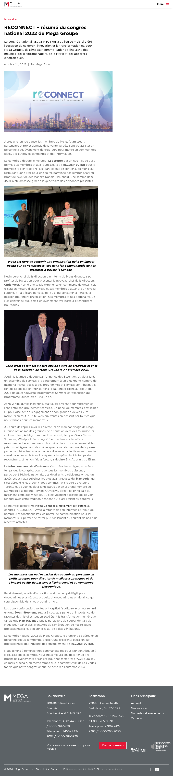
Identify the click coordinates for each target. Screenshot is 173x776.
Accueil (136, 703)
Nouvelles (11, 19)
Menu (161, 4)
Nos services (139, 708)
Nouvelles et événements (147, 713)
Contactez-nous (113, 745)
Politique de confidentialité (79, 769)
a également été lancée (71, 505)
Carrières (137, 718)
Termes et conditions (109, 769)
